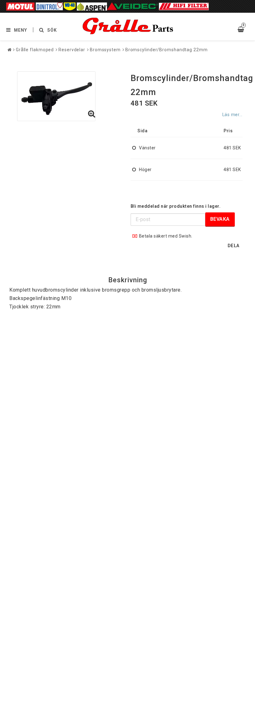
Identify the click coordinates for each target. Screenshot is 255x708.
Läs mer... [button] (232, 114)
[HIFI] (184, 6)
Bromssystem (105, 49)
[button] (92, 114)
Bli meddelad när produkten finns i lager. (176, 206)
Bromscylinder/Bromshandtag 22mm (166, 49)
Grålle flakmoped (35, 49)
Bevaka (220, 219)
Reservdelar (71, 49)
